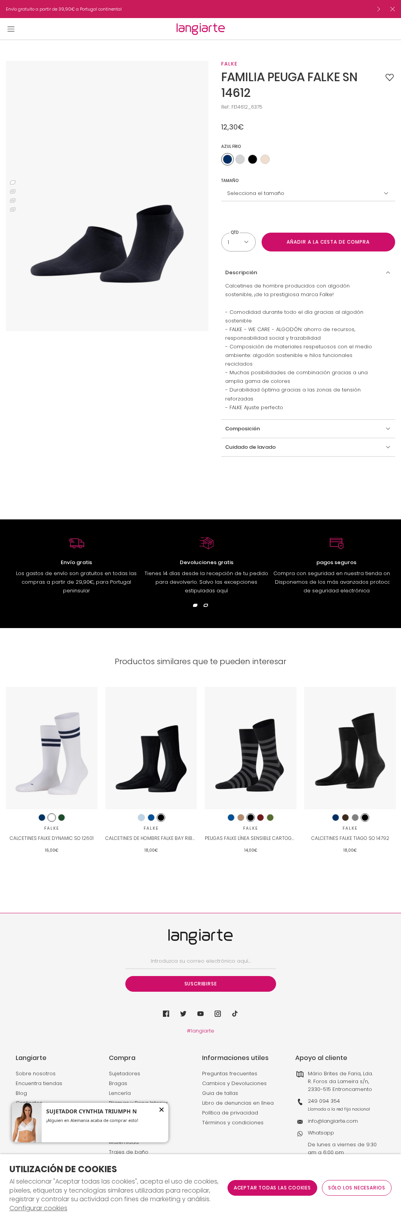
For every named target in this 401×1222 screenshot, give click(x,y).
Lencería (120, 1093)
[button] (389, 77)
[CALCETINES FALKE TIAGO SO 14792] (350, 748)
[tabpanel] (107, 196)
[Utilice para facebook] (166, 1013)
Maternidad (124, 1142)
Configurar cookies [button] (38, 1208)
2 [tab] (13, 192)
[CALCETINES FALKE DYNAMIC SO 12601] (52, 748)
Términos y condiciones (233, 1122)
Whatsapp (321, 1132)
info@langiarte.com (333, 1121)
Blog (21, 1093)
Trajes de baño (128, 1152)
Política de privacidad (230, 1112)
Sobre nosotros (36, 1073)
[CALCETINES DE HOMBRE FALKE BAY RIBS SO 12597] (151, 748)
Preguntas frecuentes (229, 1073)
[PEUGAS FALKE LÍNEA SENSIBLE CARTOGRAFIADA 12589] (250, 748)
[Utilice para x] (183, 1013)
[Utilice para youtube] (200, 1013)
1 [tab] (13, 183)
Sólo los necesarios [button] (356, 1187)
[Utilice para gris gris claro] (240, 159)
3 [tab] (13, 201)
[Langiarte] (201, 29)
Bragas (118, 1083)
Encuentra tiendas (39, 1083)
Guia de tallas (220, 1093)
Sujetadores (124, 1073)
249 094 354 (324, 1101)
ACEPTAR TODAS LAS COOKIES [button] (272, 1187)
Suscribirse (200, 983)
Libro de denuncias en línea (238, 1103)
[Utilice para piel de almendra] (265, 159)
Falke (229, 63)
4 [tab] (13, 210)
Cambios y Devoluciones (234, 1083)
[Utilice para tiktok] (235, 1013)
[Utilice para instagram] (217, 1013)
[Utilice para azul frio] (227, 159)
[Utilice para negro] (252, 159)
